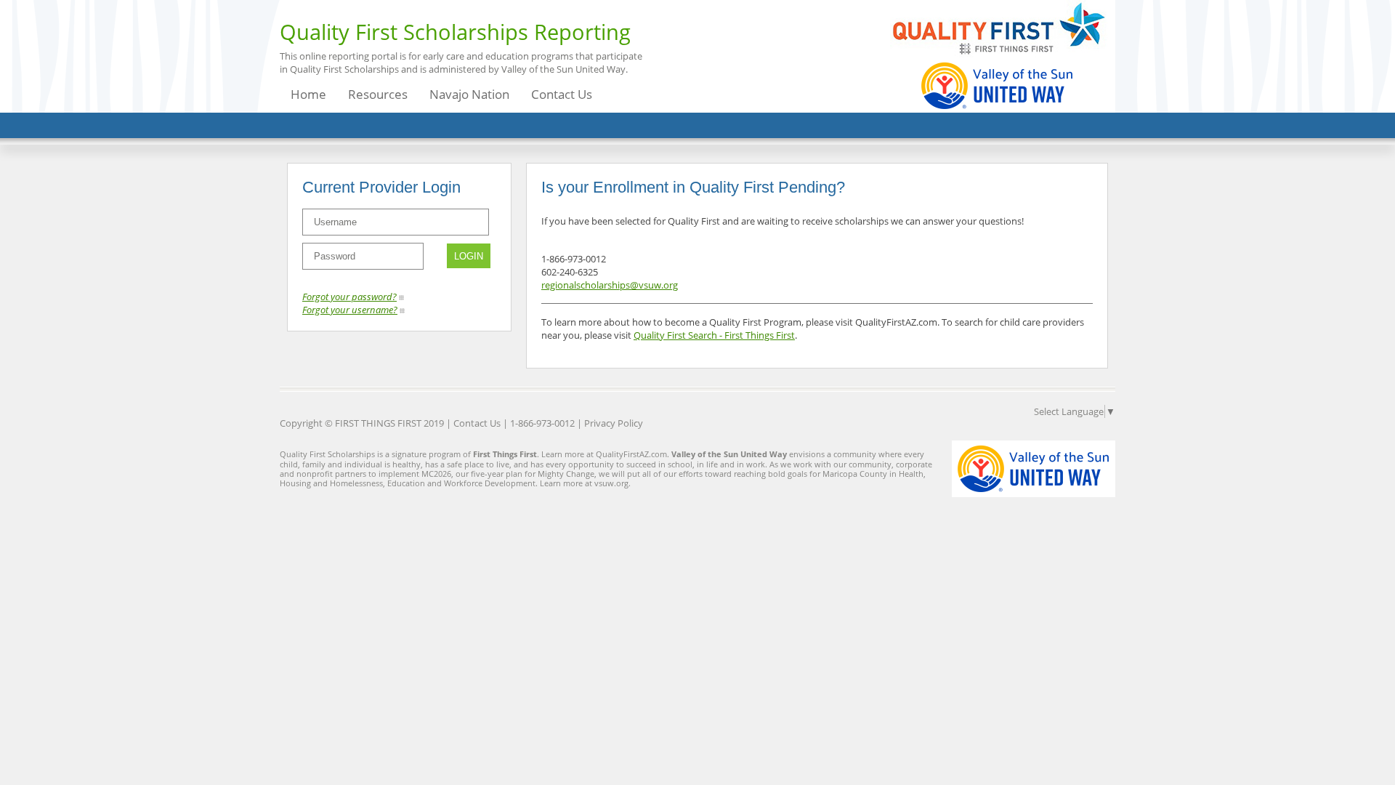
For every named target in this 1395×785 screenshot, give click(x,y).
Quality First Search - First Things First (714, 335)
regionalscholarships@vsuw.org (609, 284)
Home (308, 94)
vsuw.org (611, 483)
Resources (378, 94)
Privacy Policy (613, 423)
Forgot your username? (349, 309)
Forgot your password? (349, 296)
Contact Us (561, 94)
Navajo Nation (469, 94)
